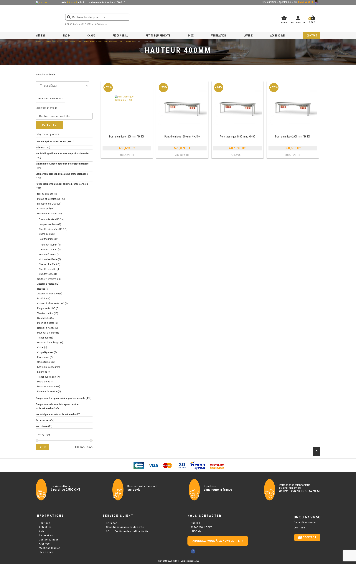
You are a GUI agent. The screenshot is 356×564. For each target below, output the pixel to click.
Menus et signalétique (48, 199)
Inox (191, 35)
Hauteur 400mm (49, 244)
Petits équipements (158, 35)
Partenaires (46, 535)
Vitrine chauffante (48, 259)
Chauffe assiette (47, 269)
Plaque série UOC (46, 308)
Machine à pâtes (45, 323)
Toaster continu (45, 313)
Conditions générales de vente (125, 527)
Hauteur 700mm (49, 249)
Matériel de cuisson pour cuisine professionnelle (62, 163)
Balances (42, 372)
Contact (311, 35)
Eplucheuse (43, 357)
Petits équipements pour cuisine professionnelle (70, 41)
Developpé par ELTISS (190, 561)
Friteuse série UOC (47, 204)
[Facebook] (193, 551)
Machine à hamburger (48, 342)
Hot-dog (41, 289)
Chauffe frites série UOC (51, 229)
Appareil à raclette (46, 284)
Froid (66, 35)
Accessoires (278, 35)
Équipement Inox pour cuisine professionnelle (60, 398)
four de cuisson (45, 194)
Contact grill (43, 208)
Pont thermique (127, 41)
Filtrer (42, 447)
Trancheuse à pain (46, 377)
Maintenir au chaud (107, 41)
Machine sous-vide (47, 386)
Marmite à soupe (47, 254)
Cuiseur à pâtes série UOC (50, 303)
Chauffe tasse (46, 274)
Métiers (40, 35)
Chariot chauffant (48, 264)
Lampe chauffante (48, 224)
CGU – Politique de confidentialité (127, 531)
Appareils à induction (48, 293)
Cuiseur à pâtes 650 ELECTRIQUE (53, 141)
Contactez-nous (49, 539)
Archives (44, 543)
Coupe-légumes (45, 352)
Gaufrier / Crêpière (46, 279)
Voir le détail (127, 120)
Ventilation (218, 35)
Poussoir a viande (46, 332)
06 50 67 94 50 (307, 517)
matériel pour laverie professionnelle (56, 414)
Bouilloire (42, 298)
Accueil (39, 41)
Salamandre (43, 318)
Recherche (49, 125)
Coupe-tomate (44, 362)
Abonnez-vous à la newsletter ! (217, 540)
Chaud (91, 35)
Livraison (111, 523)
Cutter (40, 347)
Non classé (42, 426)
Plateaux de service (47, 391)
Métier (39, 147)
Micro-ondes (43, 381)
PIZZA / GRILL (120, 35)
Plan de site (46, 552)
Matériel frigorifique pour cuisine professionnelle (62, 153)
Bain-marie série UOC (50, 219)
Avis (41, 531)
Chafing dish (45, 234)
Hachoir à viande (46, 328)
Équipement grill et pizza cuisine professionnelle (62, 174)
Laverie (248, 35)
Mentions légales (49, 548)
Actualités (45, 527)
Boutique (44, 523)
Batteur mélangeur (47, 367)
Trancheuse (43, 337)
